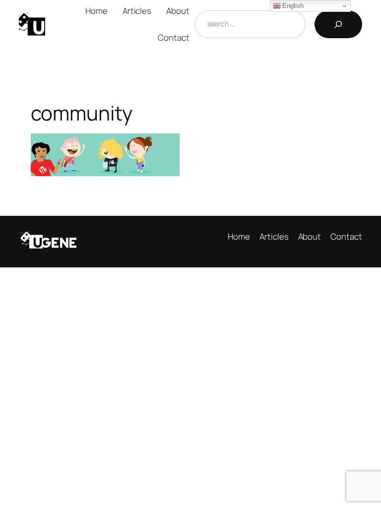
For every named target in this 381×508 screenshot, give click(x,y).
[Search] (338, 24)
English (292, 5)
